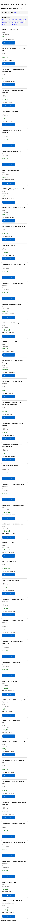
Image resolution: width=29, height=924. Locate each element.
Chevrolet (9, 21)
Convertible (14, 19)
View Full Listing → (8, 43)
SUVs (24, 19)
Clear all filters (17, 12)
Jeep (18, 21)
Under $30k (22, 22)
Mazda (22, 21)
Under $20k (5, 24)
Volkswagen (15, 22)
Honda (14, 21)
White (15, 24)
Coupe (20, 19)
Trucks (4, 21)
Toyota (9, 22)
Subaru (4, 22)
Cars (3, 19)
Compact (8, 19)
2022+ (11, 24)
